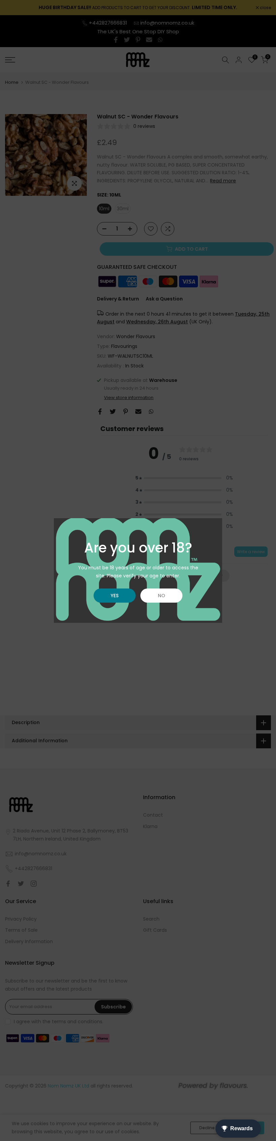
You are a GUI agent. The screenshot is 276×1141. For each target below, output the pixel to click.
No (161, 595)
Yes (114, 595)
